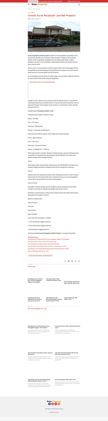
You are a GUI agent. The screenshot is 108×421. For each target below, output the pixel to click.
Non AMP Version (54, 412)
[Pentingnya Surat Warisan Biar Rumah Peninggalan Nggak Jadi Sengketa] (36, 272)
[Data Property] (39, 4)
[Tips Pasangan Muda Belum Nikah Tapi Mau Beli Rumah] (72, 274)
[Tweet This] (69, 261)
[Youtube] (55, 404)
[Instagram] (52, 404)
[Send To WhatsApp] (79, 261)
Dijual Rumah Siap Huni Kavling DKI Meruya (42, 82)
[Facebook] (49, 404)
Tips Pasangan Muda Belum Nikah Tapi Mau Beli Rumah (43, 244)
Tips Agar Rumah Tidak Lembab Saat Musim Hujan (42, 241)
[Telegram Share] (75, 261)
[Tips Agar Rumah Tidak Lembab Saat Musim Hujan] (54, 272)
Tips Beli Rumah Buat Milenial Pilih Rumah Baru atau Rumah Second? (47, 246)
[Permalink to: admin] (29, 19)
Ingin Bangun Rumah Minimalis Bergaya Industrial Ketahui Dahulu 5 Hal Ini (48, 248)
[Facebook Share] (65, 261)
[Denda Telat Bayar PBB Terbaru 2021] (72, 291)
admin (32, 18)
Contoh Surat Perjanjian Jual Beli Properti (40, 255)
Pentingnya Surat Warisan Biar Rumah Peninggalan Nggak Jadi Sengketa (48, 239)
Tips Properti (31, 12)
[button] (29, 4)
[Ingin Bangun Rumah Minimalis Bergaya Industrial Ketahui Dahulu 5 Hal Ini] (54, 291)
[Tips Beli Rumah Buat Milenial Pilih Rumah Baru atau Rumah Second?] (36, 291)
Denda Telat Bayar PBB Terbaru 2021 (38, 251)
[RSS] (59, 404)
